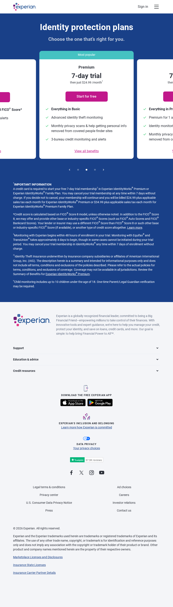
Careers (124, 495)
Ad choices (124, 487)
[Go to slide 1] (78, 170)
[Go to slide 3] (95, 170)
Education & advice (26, 359)
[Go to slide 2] (86, 170)
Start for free (86, 96)
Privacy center (49, 495)
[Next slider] (103, 170)
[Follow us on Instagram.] (91, 473)
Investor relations (124, 502)
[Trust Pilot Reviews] (86, 460)
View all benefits (86, 151)
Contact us (124, 510)
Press (49, 510)
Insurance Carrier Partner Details (34, 572)
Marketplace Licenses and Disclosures (38, 557)
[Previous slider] (69, 170)
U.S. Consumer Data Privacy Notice (49, 502)
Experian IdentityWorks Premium (68, 274)
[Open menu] (154, 6)
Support (18, 348)
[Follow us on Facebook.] (71, 473)
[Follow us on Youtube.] (101, 473)
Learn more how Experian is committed (86, 427)
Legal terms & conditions (49, 487)
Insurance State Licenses (29, 565)
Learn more (134, 227)
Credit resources (24, 370)
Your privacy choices (86, 448)
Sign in (143, 7)
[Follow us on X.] (81, 473)
